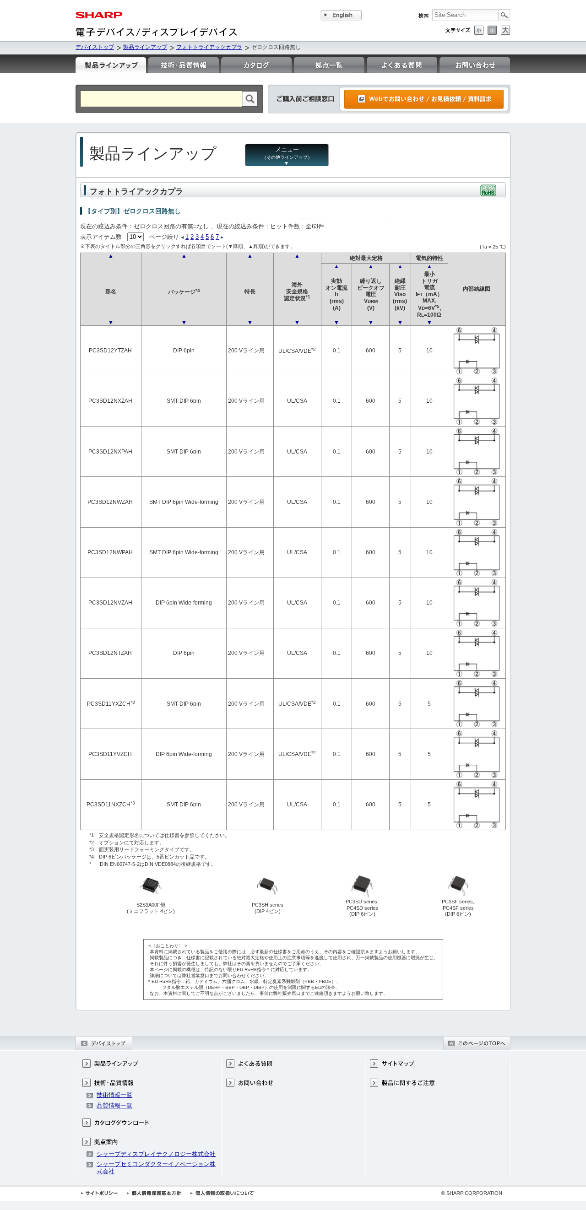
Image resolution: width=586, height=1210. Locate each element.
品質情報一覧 (114, 1105)
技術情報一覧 (114, 1094)
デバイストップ (95, 47)
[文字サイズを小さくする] (478, 30)
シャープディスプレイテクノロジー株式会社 (156, 1154)
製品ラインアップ (145, 47)
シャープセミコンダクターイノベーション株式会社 (156, 1168)
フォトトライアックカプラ (209, 47)
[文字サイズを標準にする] (492, 30)
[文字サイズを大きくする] (505, 30)
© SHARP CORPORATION (471, 1193)
